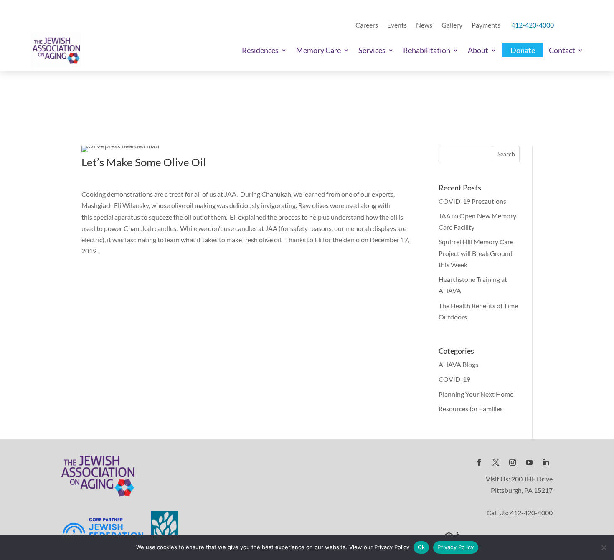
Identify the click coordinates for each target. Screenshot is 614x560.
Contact (562, 50)
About (478, 50)
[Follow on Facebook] (479, 462)
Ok (421, 547)
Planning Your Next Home (476, 394)
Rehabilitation (426, 50)
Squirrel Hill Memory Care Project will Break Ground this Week (476, 253)
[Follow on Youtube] (529, 462)
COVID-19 (454, 379)
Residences (260, 50)
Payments (486, 25)
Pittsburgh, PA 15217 (522, 490)
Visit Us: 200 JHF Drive (519, 479)
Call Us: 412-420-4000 (520, 513)
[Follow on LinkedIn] (546, 462)
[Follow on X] (495, 462)
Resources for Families (471, 409)
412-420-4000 (532, 25)
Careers (366, 25)
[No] (603, 547)
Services (372, 50)
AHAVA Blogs (458, 364)
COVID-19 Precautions (472, 201)
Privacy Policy (455, 547)
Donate (522, 50)
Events (397, 25)
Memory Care (318, 50)
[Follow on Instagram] (512, 462)
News (424, 25)
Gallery (451, 25)
